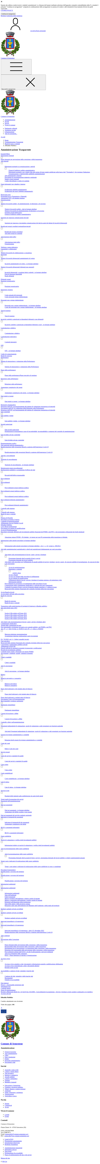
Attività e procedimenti (8, 455)
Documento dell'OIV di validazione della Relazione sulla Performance (22, 408)
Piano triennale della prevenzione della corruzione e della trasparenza (26, 945)
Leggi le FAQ (9, 1139)
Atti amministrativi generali (13, 175)
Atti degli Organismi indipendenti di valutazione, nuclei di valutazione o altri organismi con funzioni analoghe (38, 731)
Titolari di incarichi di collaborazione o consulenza (16, 253)
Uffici (6, 1055)
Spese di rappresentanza (8, 990)
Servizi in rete (5, 790)
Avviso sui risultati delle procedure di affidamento (24, 576)
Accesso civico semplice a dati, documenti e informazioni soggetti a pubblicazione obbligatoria (34, 964)
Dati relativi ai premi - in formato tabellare (17, 401)
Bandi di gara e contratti (12, 144)
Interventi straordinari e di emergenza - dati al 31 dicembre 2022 (24, 930)
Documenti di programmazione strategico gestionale (21, 177)
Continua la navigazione (8, 14)
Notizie (7, 1103)
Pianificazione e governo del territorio (12, 871)
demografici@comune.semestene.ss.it (16, 1134)
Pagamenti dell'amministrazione (10, 801)
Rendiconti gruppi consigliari (14, 232)
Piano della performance (8, 370)
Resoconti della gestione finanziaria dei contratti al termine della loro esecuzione (29, 589)
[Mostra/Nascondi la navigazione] (16, 67)
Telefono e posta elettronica (9, 247)
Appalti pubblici (10, 1077)
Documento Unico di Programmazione (13, 699)
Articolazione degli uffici (8, 237)
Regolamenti (8, 978)
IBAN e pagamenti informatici (10, 827)
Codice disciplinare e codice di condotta (17, 181)
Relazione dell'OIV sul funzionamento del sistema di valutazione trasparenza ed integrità (28, 406)
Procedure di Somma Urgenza (10, 519)
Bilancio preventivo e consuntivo (11, 678)
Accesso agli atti (6, 993)
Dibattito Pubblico (6, 525)
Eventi (7, 1116)
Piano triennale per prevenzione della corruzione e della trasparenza (21, 159)
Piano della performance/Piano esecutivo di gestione (21, 375)
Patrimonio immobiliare (8, 705)
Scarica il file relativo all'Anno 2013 (16, 617)
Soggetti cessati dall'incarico (13, 212)
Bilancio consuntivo (11, 685)
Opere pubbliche (6, 836)
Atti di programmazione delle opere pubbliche (15, 849)
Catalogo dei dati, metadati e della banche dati (19, 976)
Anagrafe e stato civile (11, 1070)
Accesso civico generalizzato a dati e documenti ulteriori (22, 966)
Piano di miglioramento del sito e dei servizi (18, 1155)
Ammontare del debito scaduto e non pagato (18, 812)
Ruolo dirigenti (9, 276)
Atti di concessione (6, 666)
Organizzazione (5, 200)
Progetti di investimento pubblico (11, 650)
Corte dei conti (5, 743)
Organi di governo (10, 1052)
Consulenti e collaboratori (9, 249)
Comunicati (8, 1105)
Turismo (7, 1080)
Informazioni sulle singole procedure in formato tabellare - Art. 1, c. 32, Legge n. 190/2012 (33, 546)
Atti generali (4, 161)
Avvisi (7, 1107)
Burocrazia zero (6, 194)
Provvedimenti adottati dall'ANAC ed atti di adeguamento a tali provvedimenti (29, 952)
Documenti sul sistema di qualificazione (13, 528)
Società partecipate (6, 424)
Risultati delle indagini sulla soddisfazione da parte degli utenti (24, 796)
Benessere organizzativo (8, 405)
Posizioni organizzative (8, 281)
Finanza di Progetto (7, 518)
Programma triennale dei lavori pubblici (21, 560)
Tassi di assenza (6, 310)
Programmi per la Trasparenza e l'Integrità (13, 196)
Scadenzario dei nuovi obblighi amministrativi (19, 191)
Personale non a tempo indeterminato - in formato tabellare (23, 305)
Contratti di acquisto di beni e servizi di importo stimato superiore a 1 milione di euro (31, 587)
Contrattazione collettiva (8, 328)
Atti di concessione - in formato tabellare (17, 671)
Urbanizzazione (9, 132)
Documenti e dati (10, 1062)
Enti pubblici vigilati (7, 415)
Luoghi (7, 1114)
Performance (5, 357)
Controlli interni (6, 988)
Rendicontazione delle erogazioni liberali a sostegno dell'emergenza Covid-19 (25, 447)
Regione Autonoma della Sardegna (11, 16)
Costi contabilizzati (6, 773)
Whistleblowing (6, 986)
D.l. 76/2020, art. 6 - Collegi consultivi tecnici (15, 639)
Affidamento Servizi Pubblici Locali (12, 523)
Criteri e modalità (6, 657)
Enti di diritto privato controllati (10, 435)
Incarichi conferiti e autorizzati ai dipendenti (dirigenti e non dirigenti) (22, 319)
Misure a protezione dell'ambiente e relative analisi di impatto (23, 900)
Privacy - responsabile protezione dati (12, 985)
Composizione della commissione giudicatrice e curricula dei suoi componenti (28, 585)
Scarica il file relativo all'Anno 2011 (16, 613)
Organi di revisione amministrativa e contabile (15, 735)
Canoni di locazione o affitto (9, 713)
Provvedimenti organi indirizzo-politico (17, 488)
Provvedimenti (5, 478)
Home (6, 140)
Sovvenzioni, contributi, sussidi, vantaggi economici (17, 653)
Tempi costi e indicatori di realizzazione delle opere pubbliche (20, 861)
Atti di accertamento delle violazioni (16, 953)
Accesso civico (5, 959)
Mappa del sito (5, 1158)
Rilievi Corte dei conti (11, 749)
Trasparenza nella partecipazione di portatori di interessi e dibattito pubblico (24, 606)
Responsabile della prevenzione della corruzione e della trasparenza (25, 946)
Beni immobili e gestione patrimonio (12, 701)
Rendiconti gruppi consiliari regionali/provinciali (16, 226)
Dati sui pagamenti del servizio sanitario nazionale (16, 815)
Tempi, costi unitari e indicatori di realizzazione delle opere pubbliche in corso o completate (33, 866)
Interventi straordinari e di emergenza (12, 921)
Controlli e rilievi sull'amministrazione (12, 722)
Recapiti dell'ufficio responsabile (15, 475)
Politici (7, 1059)
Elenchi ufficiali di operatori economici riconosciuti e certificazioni (21, 648)
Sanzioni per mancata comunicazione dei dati (15, 218)
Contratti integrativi (11, 342)
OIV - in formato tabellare (13, 351)
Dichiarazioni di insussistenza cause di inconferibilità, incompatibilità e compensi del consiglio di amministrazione (40, 431)
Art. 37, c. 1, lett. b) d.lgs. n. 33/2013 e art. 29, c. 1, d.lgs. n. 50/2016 (22, 629)
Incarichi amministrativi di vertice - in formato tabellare (21, 264)
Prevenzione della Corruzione (10, 939)
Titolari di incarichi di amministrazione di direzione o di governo (24, 211)
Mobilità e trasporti (10, 1082)
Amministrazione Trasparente (14, 142)
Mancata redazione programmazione (16, 634)
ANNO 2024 (16, 573)
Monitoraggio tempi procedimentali (11, 468)
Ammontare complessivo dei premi (11, 387)
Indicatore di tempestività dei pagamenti (17, 822)
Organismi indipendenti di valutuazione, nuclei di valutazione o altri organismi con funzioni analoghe (32, 726)
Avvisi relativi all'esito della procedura (12, 594)
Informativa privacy (11, 1149)
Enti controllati (5, 412)
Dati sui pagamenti (6, 805)
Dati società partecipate (12, 430)
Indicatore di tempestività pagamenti (12, 817)
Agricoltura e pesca (11, 1096)
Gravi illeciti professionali (9, 526)
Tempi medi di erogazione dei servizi (12, 799)
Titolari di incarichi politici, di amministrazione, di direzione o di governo (23, 204)
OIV (2, 345)
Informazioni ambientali (8, 884)
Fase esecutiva (5, 641)
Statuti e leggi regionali (12, 179)
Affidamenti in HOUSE (8, 646)
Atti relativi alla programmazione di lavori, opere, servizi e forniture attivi (23, 622)
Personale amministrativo (12, 1060)
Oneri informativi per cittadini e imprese (13, 184)
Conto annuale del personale (13, 295)
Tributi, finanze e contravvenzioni (15, 1089)
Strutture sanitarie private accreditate (12, 909)
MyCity (4, 1161)
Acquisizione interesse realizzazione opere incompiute (21, 636)
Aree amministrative (11, 1053)
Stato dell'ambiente (10, 895)
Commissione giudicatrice (9, 623)
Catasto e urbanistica (11, 1078)
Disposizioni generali (7, 155)
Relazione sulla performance (9, 379)
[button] (10, 120)
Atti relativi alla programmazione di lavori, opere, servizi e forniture (25, 554)
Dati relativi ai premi (7, 396)
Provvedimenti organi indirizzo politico (13, 491)
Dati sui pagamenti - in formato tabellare (17, 810)
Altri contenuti (5, 935)
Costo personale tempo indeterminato (16, 297)
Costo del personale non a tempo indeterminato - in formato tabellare (26, 307)
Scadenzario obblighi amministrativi (16, 189)
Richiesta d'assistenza (11, 1144)
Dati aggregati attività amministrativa (12, 445)
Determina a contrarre (15, 569)
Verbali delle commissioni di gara (11, 625)
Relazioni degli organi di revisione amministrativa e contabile (23, 740)
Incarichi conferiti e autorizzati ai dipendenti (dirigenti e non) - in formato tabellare (30, 325)
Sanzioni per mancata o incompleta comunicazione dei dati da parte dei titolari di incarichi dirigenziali (36, 223)
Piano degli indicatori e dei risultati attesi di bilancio (16, 689)
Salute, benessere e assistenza (14, 1092)
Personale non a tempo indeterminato (12, 300)
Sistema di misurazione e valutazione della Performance (18, 361)
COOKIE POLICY (7, 10)
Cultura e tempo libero (11, 1071)
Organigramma (9, 244)
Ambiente (8, 1091)
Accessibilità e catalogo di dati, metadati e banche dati (17, 971)
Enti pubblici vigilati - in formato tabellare (17, 421)
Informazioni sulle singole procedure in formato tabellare (18, 540)
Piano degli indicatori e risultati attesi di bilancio (15, 697)
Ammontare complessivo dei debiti (15, 824)
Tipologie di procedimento (9, 459)
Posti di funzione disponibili (13, 274)
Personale (4, 254)
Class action (4, 764)
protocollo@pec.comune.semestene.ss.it (16, 1136)
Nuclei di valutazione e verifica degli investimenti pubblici (19, 840)
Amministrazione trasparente (13, 1148)
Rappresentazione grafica (8, 443)
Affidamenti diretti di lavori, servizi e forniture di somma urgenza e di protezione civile (35, 580)
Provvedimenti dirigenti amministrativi (12, 500)
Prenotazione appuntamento (13, 1141)
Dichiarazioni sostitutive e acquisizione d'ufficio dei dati (18, 470)
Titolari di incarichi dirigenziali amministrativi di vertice (18, 258)
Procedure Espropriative (8, 870)
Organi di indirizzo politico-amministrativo (22, 170)
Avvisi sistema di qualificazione (18, 578)
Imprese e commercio (11, 1075)
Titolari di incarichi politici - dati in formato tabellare (21, 209)
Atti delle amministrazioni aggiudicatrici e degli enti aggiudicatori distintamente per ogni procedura (31, 549)
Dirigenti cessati (6, 279)
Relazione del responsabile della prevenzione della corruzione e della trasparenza (29, 950)
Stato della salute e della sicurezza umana (17, 904)
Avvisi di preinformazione (17, 567)
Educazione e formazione (12, 1085)
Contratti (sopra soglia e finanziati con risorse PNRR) (17, 651)
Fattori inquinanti (10, 897)
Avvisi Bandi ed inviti (7, 592)
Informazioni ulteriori (15, 582)
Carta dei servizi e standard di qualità (12, 756)
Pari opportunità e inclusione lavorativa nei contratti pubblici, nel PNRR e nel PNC (26, 627)
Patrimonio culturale (11, 128)
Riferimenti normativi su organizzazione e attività (20, 166)
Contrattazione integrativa (9, 337)
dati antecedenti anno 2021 (9, 608)
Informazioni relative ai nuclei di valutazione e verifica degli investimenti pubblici (30, 845)
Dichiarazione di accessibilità (14, 1153)
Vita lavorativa (9, 1073)
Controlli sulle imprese (8, 508)
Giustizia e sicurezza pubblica (14, 1087)
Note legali (8, 1151)
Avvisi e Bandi (13, 575)
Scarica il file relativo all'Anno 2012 (16, 615)
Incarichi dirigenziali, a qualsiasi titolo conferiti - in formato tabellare (26, 272)
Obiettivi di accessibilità (12, 980)
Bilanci (3, 674)
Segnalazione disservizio (12, 1143)
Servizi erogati (5, 752)
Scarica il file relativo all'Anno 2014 (16, 618)
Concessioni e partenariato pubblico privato (14, 644)
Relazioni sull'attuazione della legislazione (18, 902)
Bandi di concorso (6, 356)
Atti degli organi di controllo (13, 233)
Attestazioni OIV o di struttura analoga (13, 198)
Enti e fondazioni (10, 1057)
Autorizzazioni (9, 1094)
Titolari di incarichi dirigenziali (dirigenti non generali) (17, 267)
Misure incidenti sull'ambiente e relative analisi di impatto (22, 898)
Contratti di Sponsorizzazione (10, 521)
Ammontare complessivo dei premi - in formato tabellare (22, 393)
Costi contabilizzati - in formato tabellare (17, 778)
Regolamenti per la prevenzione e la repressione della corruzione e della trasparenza (30, 948)
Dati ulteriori (5, 983)
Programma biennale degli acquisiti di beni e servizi (24, 558)
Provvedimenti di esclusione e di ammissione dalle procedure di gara (26, 583)
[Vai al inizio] (1, 1008)
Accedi (3, 137)
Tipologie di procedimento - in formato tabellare (19, 465)
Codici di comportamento (8, 354)
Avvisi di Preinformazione (9, 530)
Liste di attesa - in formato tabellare (15, 787)
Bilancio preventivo (11, 684)
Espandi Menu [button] (5, 154)
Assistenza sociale (10, 130)
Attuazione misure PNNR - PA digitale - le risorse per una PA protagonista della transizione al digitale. (36, 537)
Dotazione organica (7, 290)
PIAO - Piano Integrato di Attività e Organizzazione (21, 955)
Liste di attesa (5, 782)
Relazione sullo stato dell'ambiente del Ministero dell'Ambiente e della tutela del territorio (32, 905)
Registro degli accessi (11, 967)
